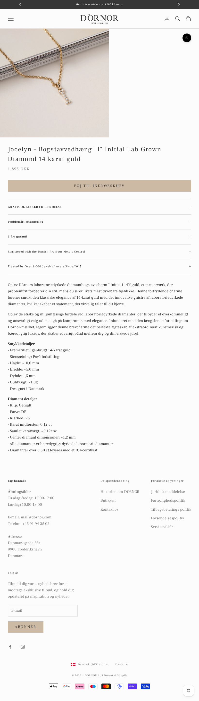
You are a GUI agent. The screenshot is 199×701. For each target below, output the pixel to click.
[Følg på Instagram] (22, 646)
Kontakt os (109, 509)
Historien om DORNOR (119, 491)
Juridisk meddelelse (168, 491)
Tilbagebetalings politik (171, 509)
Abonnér (25, 627)
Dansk (119, 664)
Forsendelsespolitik (167, 518)
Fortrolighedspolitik (168, 500)
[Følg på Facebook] (10, 646)
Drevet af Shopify (115, 675)
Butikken (108, 500)
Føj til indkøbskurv (99, 186)
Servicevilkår (162, 526)
